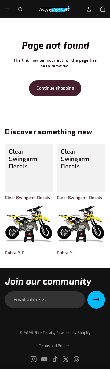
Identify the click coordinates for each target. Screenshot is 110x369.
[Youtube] (44, 359)
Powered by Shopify (73, 332)
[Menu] (7, 9)
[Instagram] (33, 359)
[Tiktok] (55, 359)
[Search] (20, 9)
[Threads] (76, 359)
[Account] (89, 9)
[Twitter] (65, 359)
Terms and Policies (55, 345)
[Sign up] (96, 300)
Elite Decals (44, 332)
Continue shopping (55, 88)
